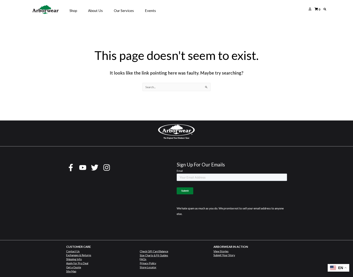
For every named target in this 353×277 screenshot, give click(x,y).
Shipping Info (74, 259)
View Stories (221, 251)
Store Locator (148, 267)
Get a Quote (73, 267)
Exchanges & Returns (78, 255)
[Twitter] (94, 167)
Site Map (71, 271)
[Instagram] (106, 167)
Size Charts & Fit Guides (154, 255)
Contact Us (73, 251)
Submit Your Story (224, 255)
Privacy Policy (148, 263)
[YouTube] (82, 167)
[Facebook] (70, 167)
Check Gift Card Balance (154, 251)
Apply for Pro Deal (77, 263)
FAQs (143, 259)
